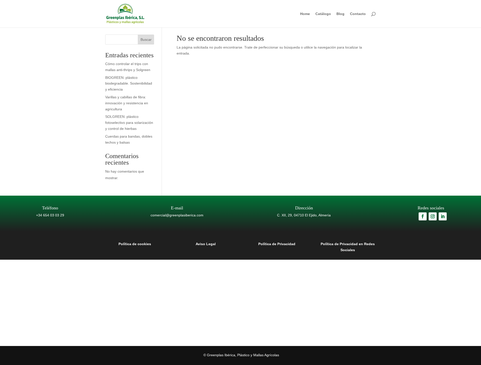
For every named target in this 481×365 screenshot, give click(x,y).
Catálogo (323, 14)
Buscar (146, 40)
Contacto (358, 14)
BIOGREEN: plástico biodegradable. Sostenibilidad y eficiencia (128, 84)
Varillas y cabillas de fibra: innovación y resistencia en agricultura (126, 103)
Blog (340, 14)
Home (305, 14)
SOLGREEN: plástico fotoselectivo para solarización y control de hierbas (129, 123)
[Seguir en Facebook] (423, 216)
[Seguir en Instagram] (433, 216)
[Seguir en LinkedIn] (443, 216)
